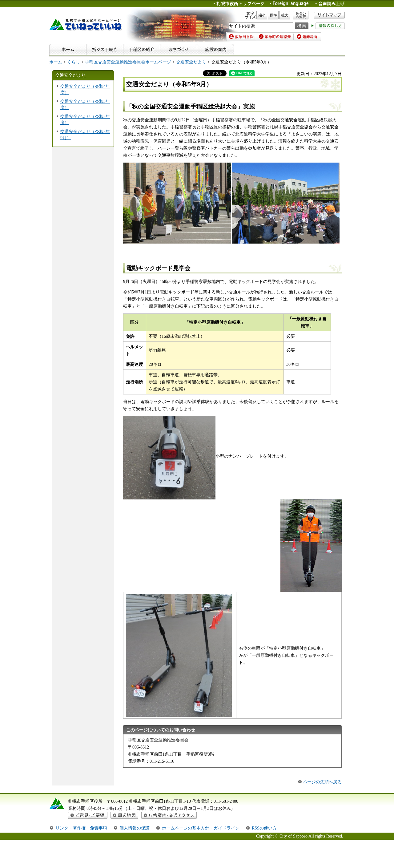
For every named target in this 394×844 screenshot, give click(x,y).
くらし (73, 61)
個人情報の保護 (134, 828)
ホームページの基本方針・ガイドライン (200, 828)
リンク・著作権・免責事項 (81, 828)
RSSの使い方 (264, 828)
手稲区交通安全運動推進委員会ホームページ (128, 61)
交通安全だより (191, 61)
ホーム (55, 61)
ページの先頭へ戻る (322, 781)
